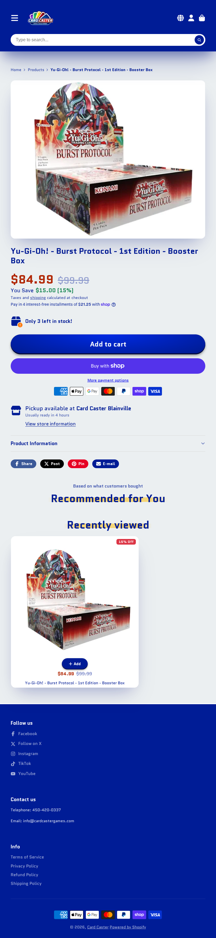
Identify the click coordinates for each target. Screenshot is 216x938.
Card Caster (98, 927)
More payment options (108, 380)
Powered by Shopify (128, 927)
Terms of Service (27, 857)
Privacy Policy (24, 866)
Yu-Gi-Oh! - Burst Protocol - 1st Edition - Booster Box (75, 612)
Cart (202, 18)
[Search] (199, 40)
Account (191, 18)
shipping (38, 297)
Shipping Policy (26, 884)
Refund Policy (24, 875)
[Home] (40, 18)
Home (16, 69)
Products (36, 69)
